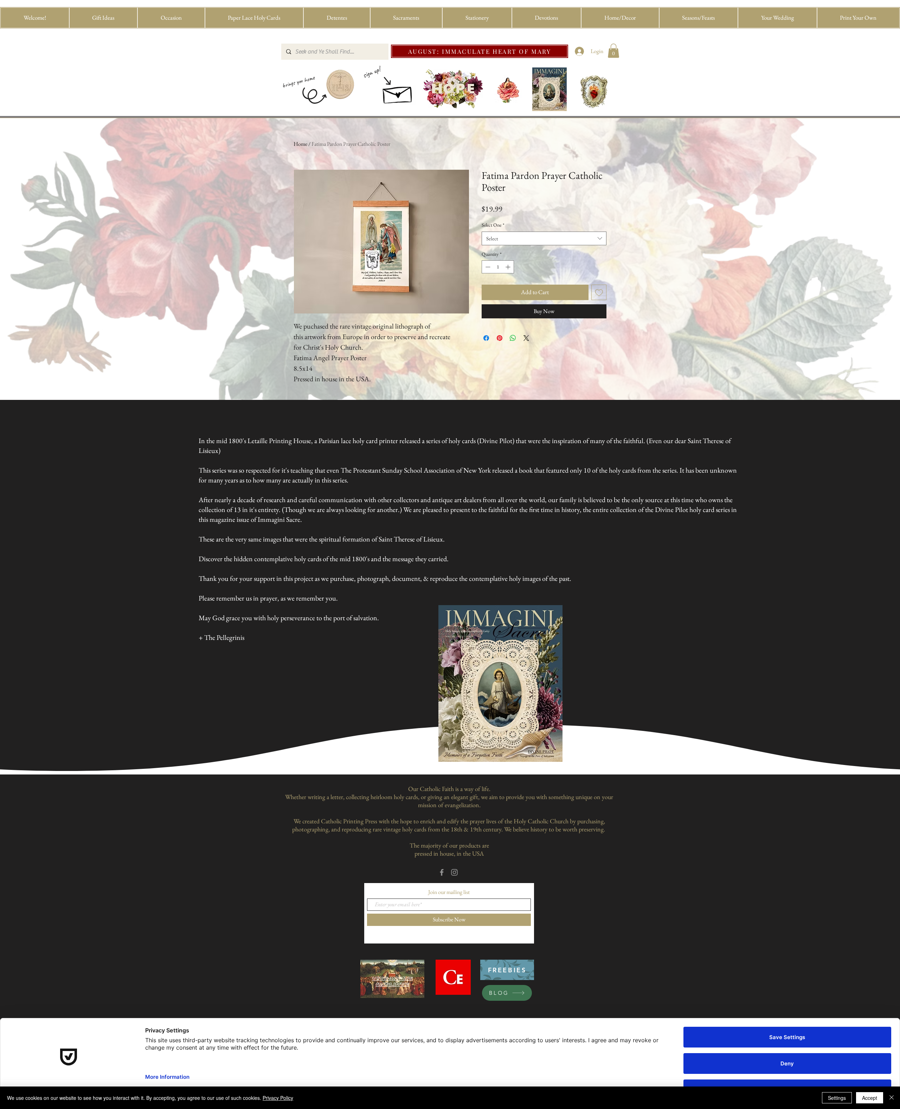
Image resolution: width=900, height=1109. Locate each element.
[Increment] (508, 267)
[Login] (579, 51)
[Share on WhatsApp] (513, 338)
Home (300, 144)
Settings (837, 1097)
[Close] (891, 1097)
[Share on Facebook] (486, 338)
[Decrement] (487, 267)
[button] (103, 17)
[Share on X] (526, 338)
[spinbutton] (497, 267)
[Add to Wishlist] (599, 292)
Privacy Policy (278, 1097)
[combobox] (544, 238)
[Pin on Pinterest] (499, 338)
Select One (493, 225)
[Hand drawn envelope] (398, 93)
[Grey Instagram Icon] (454, 872)
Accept (869, 1097)
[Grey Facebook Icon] (441, 872)
